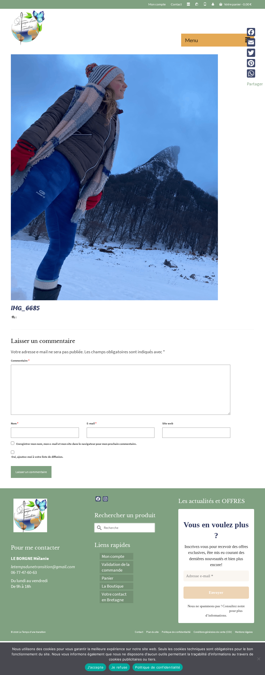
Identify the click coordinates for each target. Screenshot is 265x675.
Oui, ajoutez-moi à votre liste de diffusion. (37, 457)
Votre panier (238, 4)
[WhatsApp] (255, 73)
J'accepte (95, 667)
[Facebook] (255, 32)
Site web (167, 423)
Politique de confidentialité (157, 667)
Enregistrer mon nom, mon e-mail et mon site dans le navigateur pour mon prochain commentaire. (76, 444)
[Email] (255, 42)
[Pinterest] (255, 63)
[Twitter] (255, 53)
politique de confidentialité (209, 611)
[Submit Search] (98, 527)
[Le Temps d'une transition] (49, 28)
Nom (14, 423)
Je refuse (119, 667)
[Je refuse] (258, 658)
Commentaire (20, 360)
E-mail (92, 423)
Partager (255, 84)
